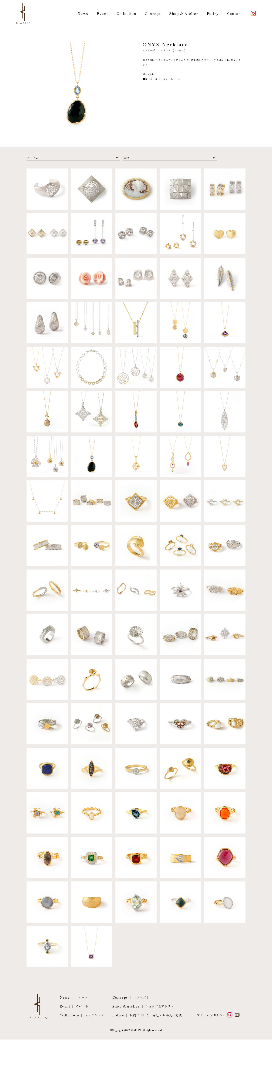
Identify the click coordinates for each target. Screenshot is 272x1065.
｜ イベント (74, 1006)
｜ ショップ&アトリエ (143, 1006)
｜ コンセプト (131, 997)
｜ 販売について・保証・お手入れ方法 (147, 1015)
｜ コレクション (82, 1015)
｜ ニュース (74, 997)
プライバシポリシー (211, 1015)
